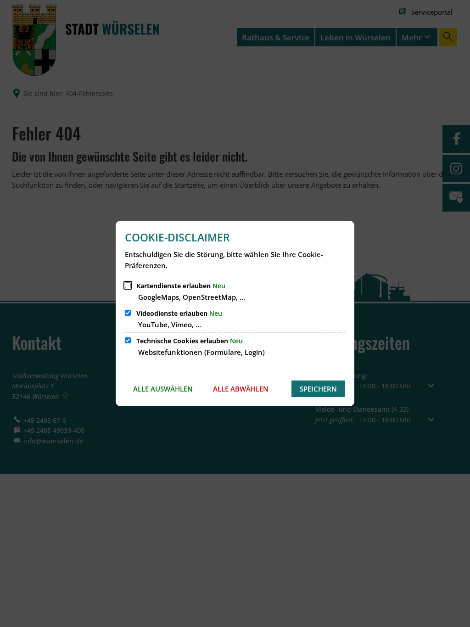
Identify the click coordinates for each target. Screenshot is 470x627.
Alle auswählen (163, 388)
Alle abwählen (241, 388)
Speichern (318, 388)
